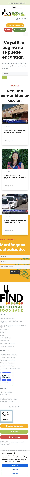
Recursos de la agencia (8, 355)
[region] (15, 464)
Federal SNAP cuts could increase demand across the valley (15, 131)
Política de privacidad (7, 343)
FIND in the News (5, 338)
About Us (3, 332)
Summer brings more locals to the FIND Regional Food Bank (15, 221)
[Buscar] (4, 77)
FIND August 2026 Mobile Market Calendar (11, 322)
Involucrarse (4, 329)
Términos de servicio (7, 346)
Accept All (15, 465)
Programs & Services (7, 319)
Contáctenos (4, 341)
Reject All (15, 473)
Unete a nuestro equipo (8, 357)
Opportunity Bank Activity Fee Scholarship (10, 369)
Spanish (15, 7)
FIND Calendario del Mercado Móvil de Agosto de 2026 (13, 326)
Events (2, 335)
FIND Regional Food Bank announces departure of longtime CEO (15, 177)
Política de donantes (7, 366)
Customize (15, 469)
